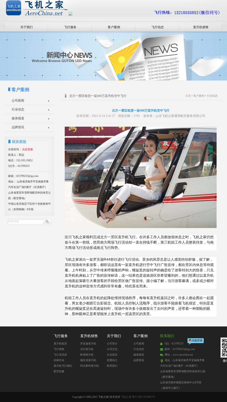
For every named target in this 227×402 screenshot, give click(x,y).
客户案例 (114, 27)
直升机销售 (201, 27)
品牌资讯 (18, 127)
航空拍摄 (59, 371)
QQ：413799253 (174, 343)
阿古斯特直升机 (89, 365)
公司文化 (112, 349)
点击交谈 (196, 342)
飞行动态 (157, 27)
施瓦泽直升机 (88, 360)
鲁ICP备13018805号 (143, 396)
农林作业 (59, 360)
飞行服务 (70, 27)
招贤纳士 (112, 360)
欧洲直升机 (87, 354)
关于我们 (26, 27)
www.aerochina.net (183, 354)
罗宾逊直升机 (88, 343)
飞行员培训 (60, 354)
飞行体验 (59, 349)
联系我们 (112, 365)
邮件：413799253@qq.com (180, 349)
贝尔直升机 (87, 349)
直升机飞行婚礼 (63, 365)
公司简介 (112, 343)
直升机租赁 (60, 343)
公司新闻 (18, 100)
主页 (188, 95)
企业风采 (112, 354)
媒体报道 (18, 118)
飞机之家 (126, 396)
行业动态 (18, 109)
